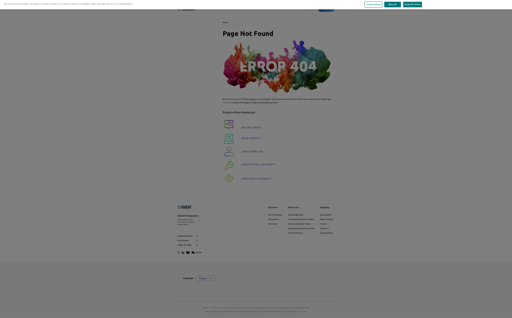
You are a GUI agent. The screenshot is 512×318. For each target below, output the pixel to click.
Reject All (393, 4)
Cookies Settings (373, 4)
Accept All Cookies (413, 4)
